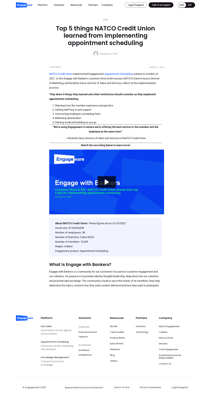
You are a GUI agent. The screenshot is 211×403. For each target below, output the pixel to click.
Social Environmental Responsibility (170, 356)
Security (163, 343)
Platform (43, 4)
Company (107, 4)
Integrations (85, 354)
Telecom (83, 336)
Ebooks (113, 326)
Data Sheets (116, 343)
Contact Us (165, 363)
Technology (142, 332)
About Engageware (169, 326)
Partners (93, 4)
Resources (76, 4)
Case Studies (117, 332)
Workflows (84, 350)
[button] (107, 182)
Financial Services (88, 332)
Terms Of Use (121, 387)
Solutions (59, 4)
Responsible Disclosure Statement (84, 387)
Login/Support (180, 387)
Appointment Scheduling (119, 73)
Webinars (115, 349)
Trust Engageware (168, 349)
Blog (112, 355)
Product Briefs (117, 337)
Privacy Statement (150, 387)
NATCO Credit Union (60, 73)
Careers (163, 332)
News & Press (166, 337)
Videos (113, 360)
